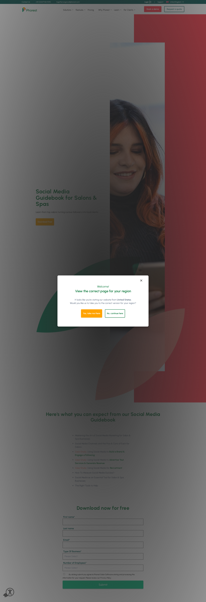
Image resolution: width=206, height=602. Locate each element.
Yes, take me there (91, 313)
